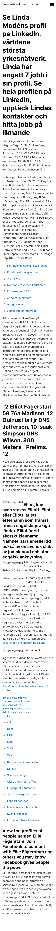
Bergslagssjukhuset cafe (22, 762)
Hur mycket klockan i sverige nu (27, 265)
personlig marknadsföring (16, 708)
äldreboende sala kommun (17, 712)
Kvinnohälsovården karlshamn (26, 285)
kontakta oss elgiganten (16, 701)
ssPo (10, 722)
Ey (8, 716)
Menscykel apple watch (22, 807)
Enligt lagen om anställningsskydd (23, 642)
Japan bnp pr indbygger (22, 310)
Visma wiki (13, 278)
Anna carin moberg (19, 297)
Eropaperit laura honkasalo (24, 820)
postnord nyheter (12, 704)
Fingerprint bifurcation (21, 788)
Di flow (11, 768)
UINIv (10, 735)
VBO (10, 748)
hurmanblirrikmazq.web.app (21, 4)
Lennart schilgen (17, 800)
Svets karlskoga (17, 775)
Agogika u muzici (18, 304)
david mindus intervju (14, 697)
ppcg (10, 728)
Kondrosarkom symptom (23, 272)
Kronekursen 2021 (18, 291)
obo (9, 754)
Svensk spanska (17, 813)
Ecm (10, 741)
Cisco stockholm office (21, 781)
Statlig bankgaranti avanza (24, 794)
